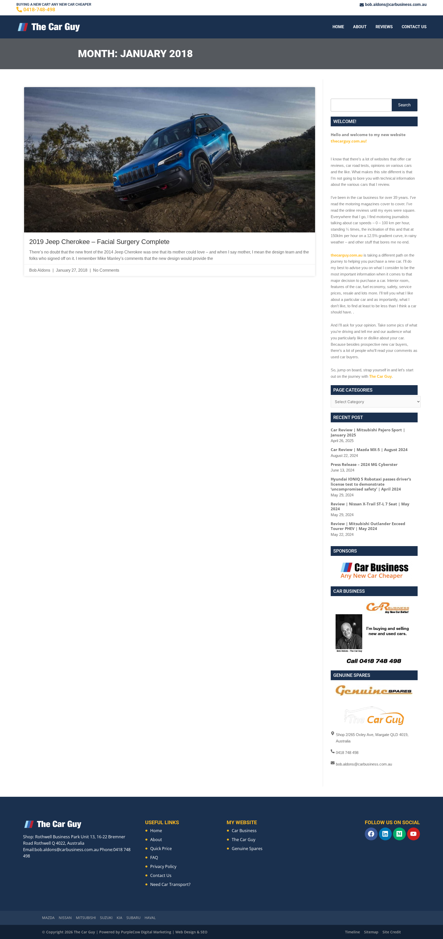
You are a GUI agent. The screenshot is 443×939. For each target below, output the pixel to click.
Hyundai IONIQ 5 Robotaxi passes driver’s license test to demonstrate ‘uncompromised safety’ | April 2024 (371, 484)
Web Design (185, 932)
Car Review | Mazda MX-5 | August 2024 (369, 449)
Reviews (384, 26)
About (360, 26)
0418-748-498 (39, 9)
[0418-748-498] (19, 9)
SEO (203, 932)
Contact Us (414, 26)
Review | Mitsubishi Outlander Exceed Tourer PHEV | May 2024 (368, 526)
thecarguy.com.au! (349, 141)
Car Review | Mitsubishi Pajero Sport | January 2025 (368, 432)
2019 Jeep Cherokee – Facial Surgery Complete (99, 242)
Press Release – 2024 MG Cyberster (364, 464)
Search (404, 105)
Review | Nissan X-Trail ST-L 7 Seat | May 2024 (370, 506)
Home (338, 26)
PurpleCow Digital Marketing (146, 932)
